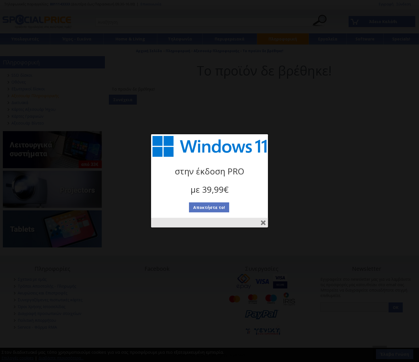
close (263, 222)
